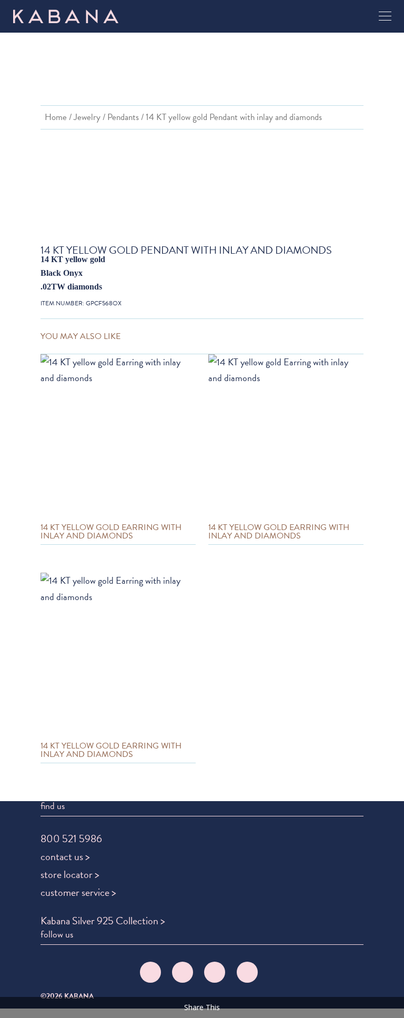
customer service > (78, 892)
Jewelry (87, 117)
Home (56, 117)
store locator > (70, 874)
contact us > (65, 856)
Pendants (123, 117)
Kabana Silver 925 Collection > (103, 921)
